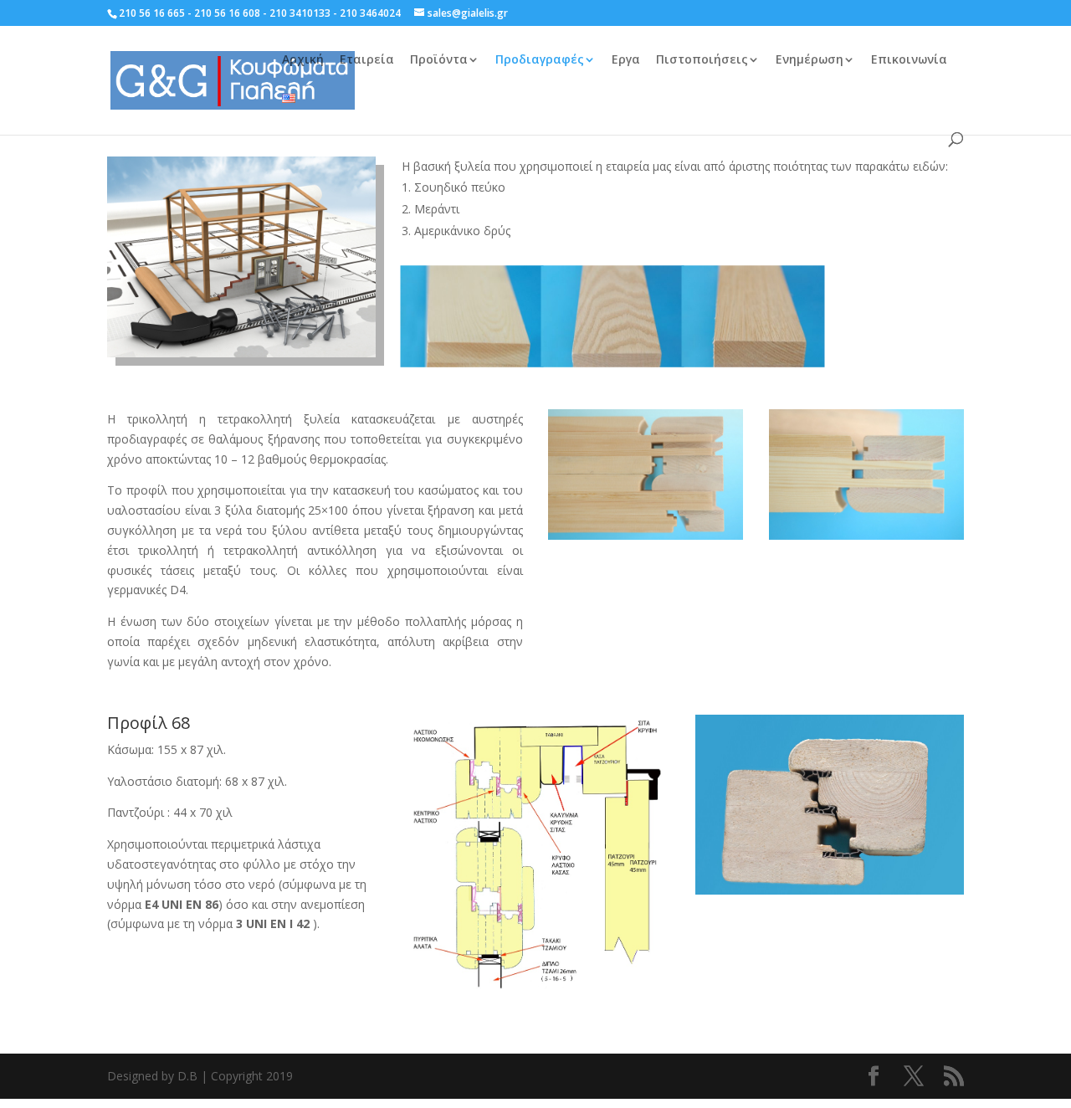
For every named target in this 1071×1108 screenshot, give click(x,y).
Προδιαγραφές (539, 60)
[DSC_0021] (471, 361)
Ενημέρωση (809, 60)
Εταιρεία (367, 60)
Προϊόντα (439, 60)
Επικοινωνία (909, 60)
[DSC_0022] (753, 361)
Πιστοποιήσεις (702, 60)
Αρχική (303, 60)
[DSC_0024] (612, 361)
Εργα (626, 60)
